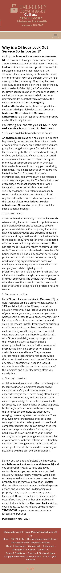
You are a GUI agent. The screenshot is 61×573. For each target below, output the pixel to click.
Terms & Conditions (15, 553)
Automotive (48, 546)
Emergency (18, 550)
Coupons (30, 550)
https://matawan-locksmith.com (41, 539)
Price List (32, 553)
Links (52, 553)
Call (31, 568)
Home (9, 546)
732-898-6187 (30, 17)
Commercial (34, 546)
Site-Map (43, 553)
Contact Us (43, 550)
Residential (20, 546)
